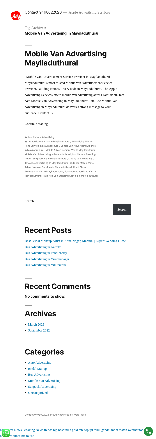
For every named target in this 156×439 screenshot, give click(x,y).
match (123, 430)
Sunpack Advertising (42, 386)
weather (133, 430)
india (67, 430)
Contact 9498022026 (43, 12)
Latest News (13, 430)
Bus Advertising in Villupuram (45, 265)
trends (48, 430)
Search (29, 201)
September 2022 (39, 330)
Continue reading (39, 124)
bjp (55, 430)
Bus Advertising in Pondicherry (46, 253)
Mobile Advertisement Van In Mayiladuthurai (71, 150)
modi (114, 430)
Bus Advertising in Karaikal (43, 247)
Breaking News (33, 430)
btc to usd (27, 436)
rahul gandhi (102, 430)
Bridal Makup (37, 369)
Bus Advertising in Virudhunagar (47, 259)
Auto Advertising (39, 362)
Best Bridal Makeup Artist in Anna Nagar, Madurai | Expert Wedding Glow (75, 241)
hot (2, 430)
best (61, 430)
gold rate (78, 430)
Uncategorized (38, 393)
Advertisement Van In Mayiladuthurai (49, 141)
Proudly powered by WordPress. (68, 414)
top (86, 430)
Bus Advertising (39, 374)
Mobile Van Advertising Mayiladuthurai (65, 58)
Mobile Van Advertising (41, 137)
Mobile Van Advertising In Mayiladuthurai (48, 154)
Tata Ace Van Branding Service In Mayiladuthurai (70, 175)
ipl (91, 430)
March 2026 (36, 324)
